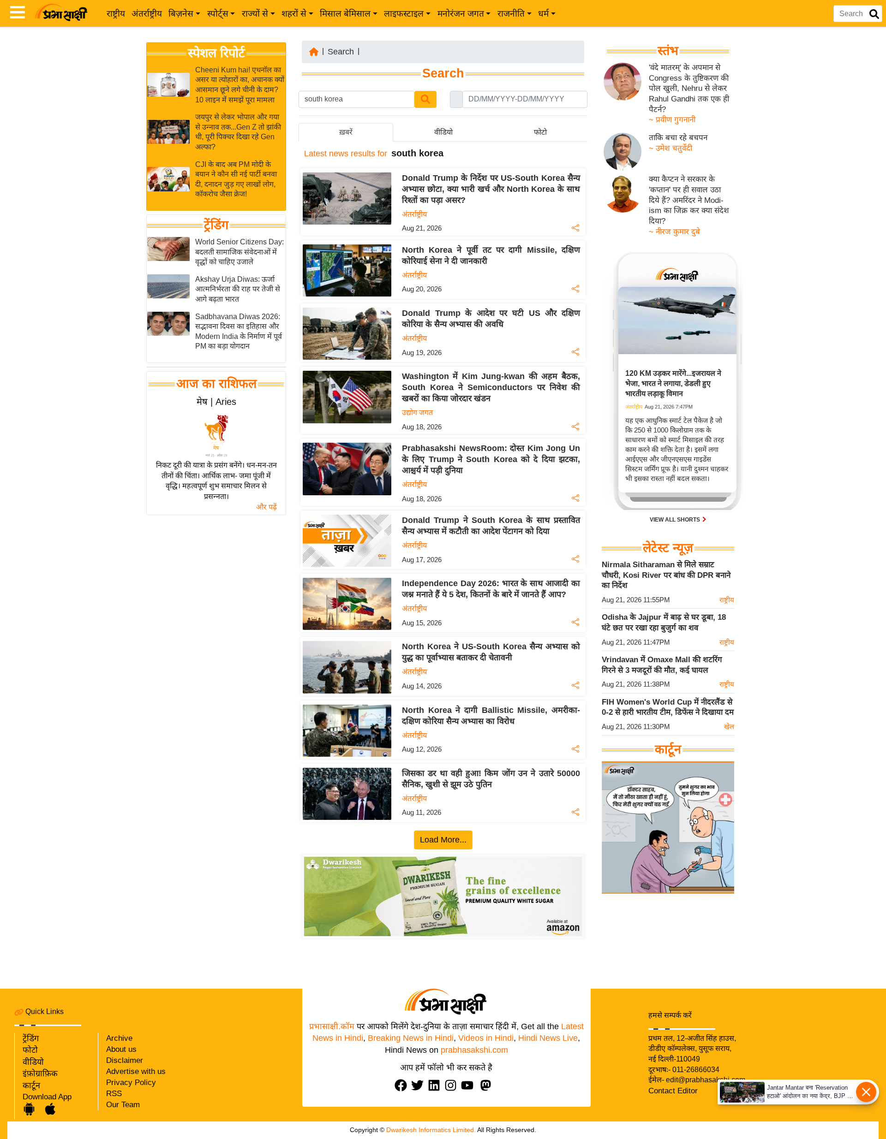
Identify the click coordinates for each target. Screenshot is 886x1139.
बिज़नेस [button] (180, 13)
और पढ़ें (266, 507)
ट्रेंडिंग (216, 225)
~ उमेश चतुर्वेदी (670, 148)
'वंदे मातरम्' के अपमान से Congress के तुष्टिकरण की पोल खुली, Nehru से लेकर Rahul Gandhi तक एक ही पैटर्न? (689, 88)
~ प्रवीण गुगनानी (672, 119)
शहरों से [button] (293, 13)
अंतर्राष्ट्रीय (147, 13)
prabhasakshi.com (474, 1050)
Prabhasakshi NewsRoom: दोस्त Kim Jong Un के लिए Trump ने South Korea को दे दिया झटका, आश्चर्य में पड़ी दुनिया (491, 459)
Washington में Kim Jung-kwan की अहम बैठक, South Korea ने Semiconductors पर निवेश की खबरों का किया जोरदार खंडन (491, 387)
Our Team (123, 1104)
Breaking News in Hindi (411, 1038)
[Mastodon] (487, 1085)
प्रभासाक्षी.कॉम (331, 1026)
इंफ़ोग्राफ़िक (40, 1073)
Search (341, 51)
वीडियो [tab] (443, 132)
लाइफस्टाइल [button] (404, 13)
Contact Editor (673, 1090)
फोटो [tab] (540, 132)
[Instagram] (452, 1085)
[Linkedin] (436, 1085)
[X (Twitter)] (419, 1085)
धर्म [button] (543, 13)
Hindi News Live (548, 1038)
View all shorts (675, 519)
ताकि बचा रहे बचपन (678, 137)
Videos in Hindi (486, 1038)
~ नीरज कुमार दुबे (674, 231)
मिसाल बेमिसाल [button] (345, 13)
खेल (729, 726)
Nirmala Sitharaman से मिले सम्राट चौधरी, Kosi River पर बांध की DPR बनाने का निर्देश (666, 575)
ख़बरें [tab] (346, 132)
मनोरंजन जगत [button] (460, 13)
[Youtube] (469, 1085)
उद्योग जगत (417, 412)
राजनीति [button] (511, 13)
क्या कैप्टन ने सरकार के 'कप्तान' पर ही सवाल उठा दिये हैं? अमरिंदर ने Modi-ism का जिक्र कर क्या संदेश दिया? (689, 200)
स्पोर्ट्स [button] (217, 13)
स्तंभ (668, 51)
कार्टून (31, 1085)
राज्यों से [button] (255, 13)
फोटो (30, 1050)
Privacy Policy (131, 1082)
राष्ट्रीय (116, 13)
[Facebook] (403, 1085)
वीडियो (33, 1062)
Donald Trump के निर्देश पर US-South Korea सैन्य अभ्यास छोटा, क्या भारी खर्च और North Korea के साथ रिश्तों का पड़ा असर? (491, 189)
